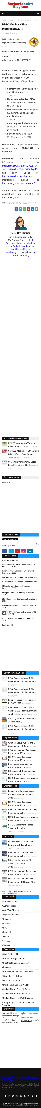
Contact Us (23, 1079)
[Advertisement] (20, 350)
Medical (24, 202)
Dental (8, 202)
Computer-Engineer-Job (14, 958)
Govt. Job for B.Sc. (12, 980)
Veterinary (26, 204)
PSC (3, 204)
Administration (10, 901)
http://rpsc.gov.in (10, 197)
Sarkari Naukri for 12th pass (16, 989)
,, (2, 446)
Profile (36, 1079)
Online (34, 202)
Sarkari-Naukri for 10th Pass (16, 993)
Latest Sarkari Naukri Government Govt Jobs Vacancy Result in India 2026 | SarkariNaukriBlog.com (20, 1104)
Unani (19, 204)
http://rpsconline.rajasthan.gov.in (18, 176)
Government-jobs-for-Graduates (18, 971)
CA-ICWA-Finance (11, 910)
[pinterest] (17, 551)
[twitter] (11, 551)
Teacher (6, 941)
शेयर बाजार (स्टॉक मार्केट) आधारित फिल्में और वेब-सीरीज (30, 1021)
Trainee (6, 945)
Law (5, 928)
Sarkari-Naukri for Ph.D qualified (18, 998)
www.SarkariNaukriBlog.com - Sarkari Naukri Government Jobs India (20, 1088)
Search (15, 1079)
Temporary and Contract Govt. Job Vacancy (18, 1003)
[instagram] (23, 551)
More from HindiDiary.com (10, 1022)
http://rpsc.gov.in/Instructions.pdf (18, 183)
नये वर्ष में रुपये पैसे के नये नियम (9, 1013)
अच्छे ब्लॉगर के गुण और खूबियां (9, 1020)
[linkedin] (30, 551)
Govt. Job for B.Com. (13, 976)
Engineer (7, 919)
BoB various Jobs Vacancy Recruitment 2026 (19, 577)
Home (4, 1077)
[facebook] (4, 551)
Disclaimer (17, 1077)
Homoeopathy (16, 202)
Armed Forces (9, 906)
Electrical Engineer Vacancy (16, 963)
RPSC (15, 204)
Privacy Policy (27, 1077)
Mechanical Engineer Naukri (16, 985)
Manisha (6, 33)
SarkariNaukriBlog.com (24, 246)
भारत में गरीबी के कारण (27, 1017)
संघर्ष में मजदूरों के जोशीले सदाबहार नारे (29, 1014)
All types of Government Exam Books (19, 891)
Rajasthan (9, 204)
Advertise (30, 1079)
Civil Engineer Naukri (12, 954)
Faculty (6, 923)
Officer (29, 202)
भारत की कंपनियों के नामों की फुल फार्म (10, 1016)
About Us (10, 1077)
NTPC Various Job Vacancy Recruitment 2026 (20, 582)
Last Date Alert (12, 893)
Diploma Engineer (11, 914)
